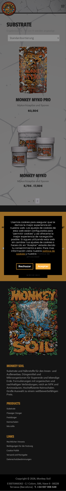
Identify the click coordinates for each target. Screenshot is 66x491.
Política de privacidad (38, 255)
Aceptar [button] (43, 266)
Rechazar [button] (24, 266)
